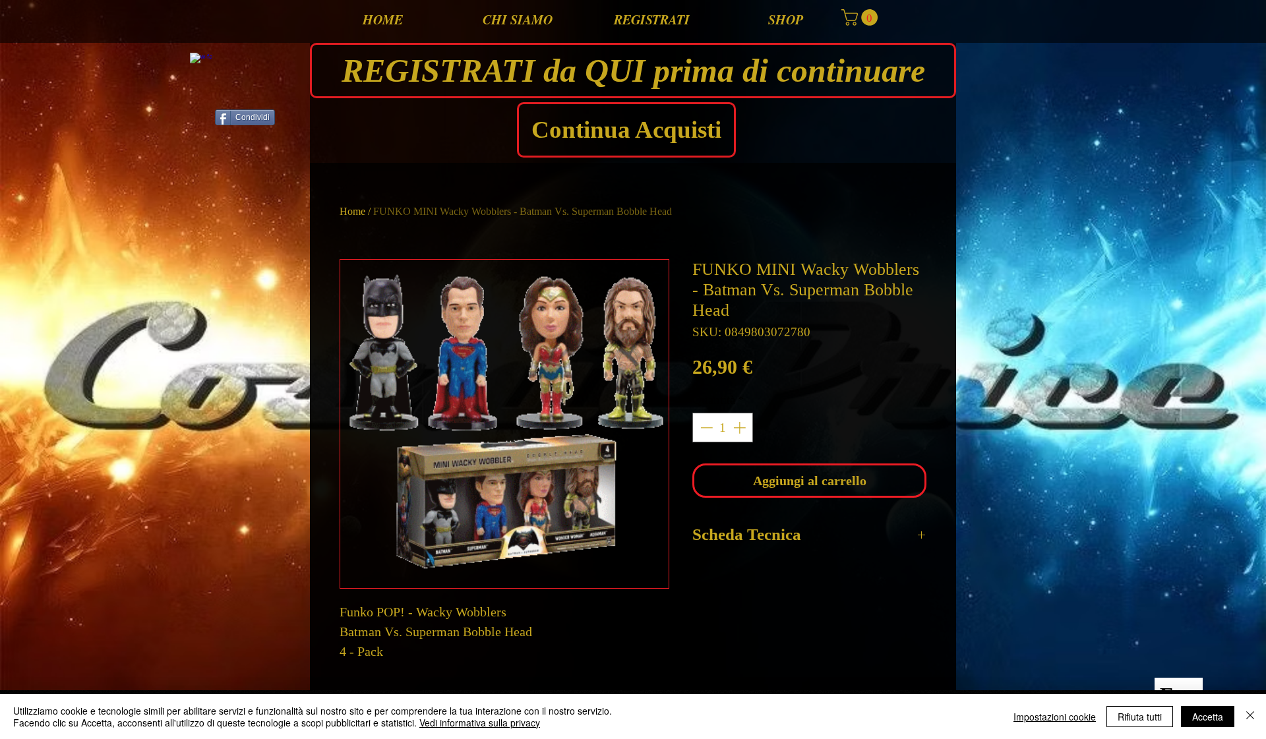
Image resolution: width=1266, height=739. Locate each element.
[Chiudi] (1250, 716)
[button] (861, 17)
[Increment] (741, 427)
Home (352, 211)
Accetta (1207, 716)
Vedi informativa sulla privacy (479, 722)
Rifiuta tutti (1140, 716)
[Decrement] (705, 427)
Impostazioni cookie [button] (1054, 716)
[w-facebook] (201, 63)
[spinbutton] (723, 427)
